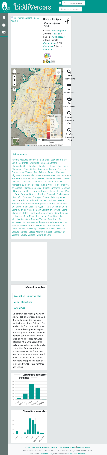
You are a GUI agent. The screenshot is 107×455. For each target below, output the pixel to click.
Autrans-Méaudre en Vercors (25, 160)
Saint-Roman (24, 225)
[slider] (43, 140)
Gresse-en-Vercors (50, 175)
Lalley (57, 178)
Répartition (26, 302)
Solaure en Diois (19, 232)
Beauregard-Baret (59, 160)
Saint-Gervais (53, 203)
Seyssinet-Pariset (47, 228)
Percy (52, 191)
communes (20, 154)
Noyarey (17, 191)
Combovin (62, 169)
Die (35, 172)
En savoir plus (34, 296)
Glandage (35, 175)
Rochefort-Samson (22, 197)
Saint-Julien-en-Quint (56, 207)
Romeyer (37, 197)
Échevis (42, 172)
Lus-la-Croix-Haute (50, 185)
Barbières (44, 160)
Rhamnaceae (58, 36)
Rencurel (51, 194)
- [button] (14, 84)
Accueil (27, 447)
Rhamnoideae (50, 43)
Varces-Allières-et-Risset (40, 232)
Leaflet (28, 145)
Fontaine (60, 172)
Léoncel (35, 185)
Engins (51, 172)
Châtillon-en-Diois (46, 166)
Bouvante (23, 163)
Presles (41, 194)
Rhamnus (47, 49)
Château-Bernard (49, 163)
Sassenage (32, 228)
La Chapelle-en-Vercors (41, 178)
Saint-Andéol (27, 200)
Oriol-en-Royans (40, 191)
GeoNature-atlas (45, 454)
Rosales (56, 33)
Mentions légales (83, 447)
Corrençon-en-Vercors (22, 172)
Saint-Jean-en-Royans (33, 207)
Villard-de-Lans (44, 235)
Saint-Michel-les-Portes (34, 216)
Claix (26, 169)
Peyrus (60, 191)
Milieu (16, 302)
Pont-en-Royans (28, 194)
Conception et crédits (67, 447)
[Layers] (58, 72)
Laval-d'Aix (37, 181)
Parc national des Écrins (76, 454)
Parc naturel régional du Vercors (44, 447)
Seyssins (61, 228)
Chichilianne (62, 166)
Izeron (63, 175)
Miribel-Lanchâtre (51, 188)
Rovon (46, 197)
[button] (14, 80)
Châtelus (32, 166)
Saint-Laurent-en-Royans (48, 210)
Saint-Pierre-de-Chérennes (35, 222)
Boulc (14, 163)
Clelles (33, 169)
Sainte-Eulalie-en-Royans (33, 203)
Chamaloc (34, 163)
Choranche (17, 169)
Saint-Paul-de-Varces (35, 219)
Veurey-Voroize (28, 235)
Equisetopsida (59, 30)
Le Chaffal (48, 181)
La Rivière (25, 181)
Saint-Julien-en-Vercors (23, 210)
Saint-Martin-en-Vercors (41, 213)
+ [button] (14, 76)
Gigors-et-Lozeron (20, 175)
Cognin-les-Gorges (47, 169)
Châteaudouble (19, 166)
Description (19, 296)
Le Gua (58, 181)
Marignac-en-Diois (32, 188)
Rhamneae (48, 46)
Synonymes (19, 308)
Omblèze (27, 191)
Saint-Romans (39, 225)
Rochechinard (63, 194)
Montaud (66, 188)
